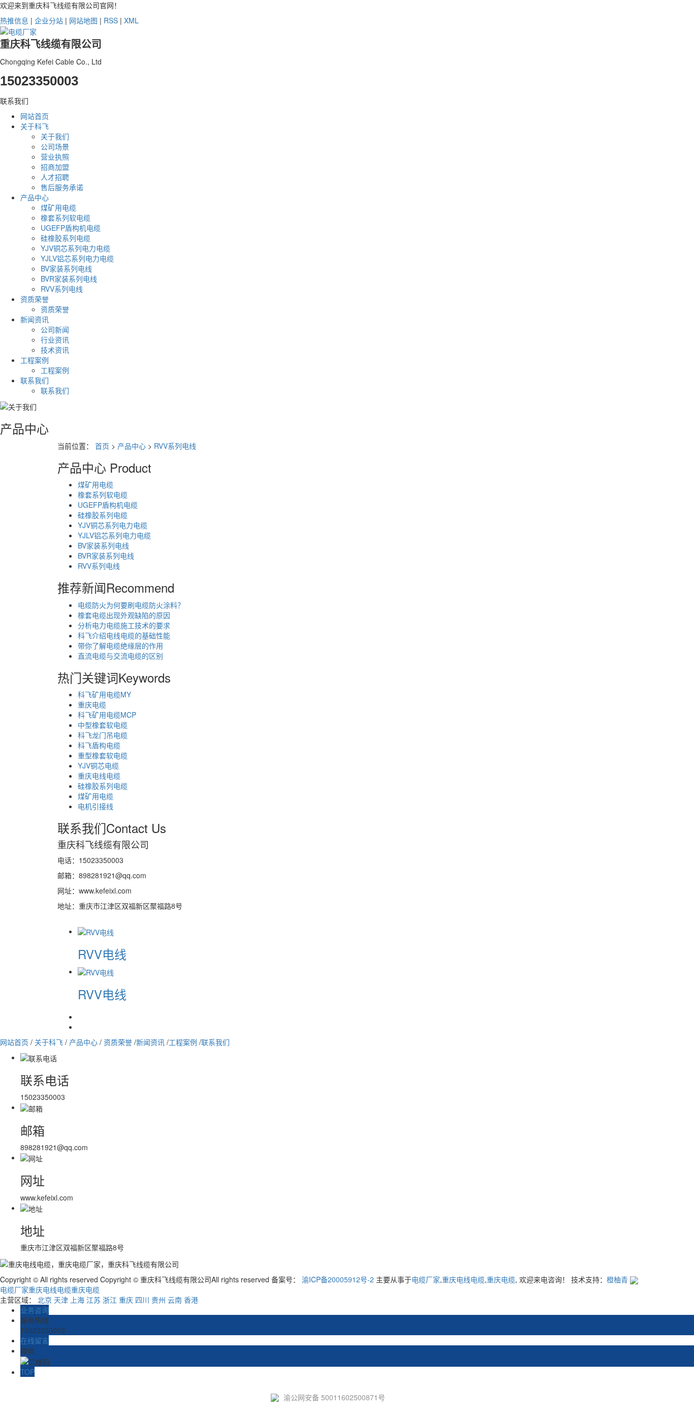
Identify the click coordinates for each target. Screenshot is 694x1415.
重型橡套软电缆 (103, 755)
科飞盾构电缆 (99, 745)
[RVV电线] (96, 931)
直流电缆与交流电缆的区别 (120, 656)
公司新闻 (55, 329)
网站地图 (83, 20)
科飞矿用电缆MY (104, 694)
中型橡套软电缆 (103, 725)
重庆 (126, 1300)
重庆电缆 (92, 704)
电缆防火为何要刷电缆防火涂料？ (131, 605)
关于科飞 (34, 126)
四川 (142, 1300)
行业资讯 (55, 339)
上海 (77, 1300)
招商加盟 (55, 167)
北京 (45, 1300)
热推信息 (14, 20)
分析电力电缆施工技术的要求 (124, 625)
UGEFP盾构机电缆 (71, 228)
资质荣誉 (34, 299)
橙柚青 (617, 1279)
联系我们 (34, 380)
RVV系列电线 (62, 289)
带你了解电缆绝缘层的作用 (120, 645)
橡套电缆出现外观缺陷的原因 (124, 615)
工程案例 (34, 360)
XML (131, 20)
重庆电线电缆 (99, 776)
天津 (61, 1300)
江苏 (93, 1300)
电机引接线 (95, 806)
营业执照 (55, 156)
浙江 (110, 1300)
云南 (175, 1300)
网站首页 (34, 116)
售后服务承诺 (62, 187)
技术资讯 (55, 350)
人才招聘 (55, 177)
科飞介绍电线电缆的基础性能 (124, 635)
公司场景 (55, 146)
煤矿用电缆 (58, 207)
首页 (102, 446)
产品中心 (34, 197)
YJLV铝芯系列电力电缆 (77, 258)
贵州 (158, 1300)
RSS (111, 20)
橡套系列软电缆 (65, 217)
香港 (191, 1300)
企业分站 (49, 20)
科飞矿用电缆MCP (107, 715)
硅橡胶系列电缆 (65, 238)
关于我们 (55, 136)
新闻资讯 (34, 319)
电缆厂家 (426, 1279)
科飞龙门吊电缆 (103, 735)
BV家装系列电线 (66, 268)
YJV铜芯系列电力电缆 (75, 248)
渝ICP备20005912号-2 (338, 1279)
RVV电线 (102, 954)
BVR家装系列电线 (69, 278)
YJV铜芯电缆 (98, 765)
